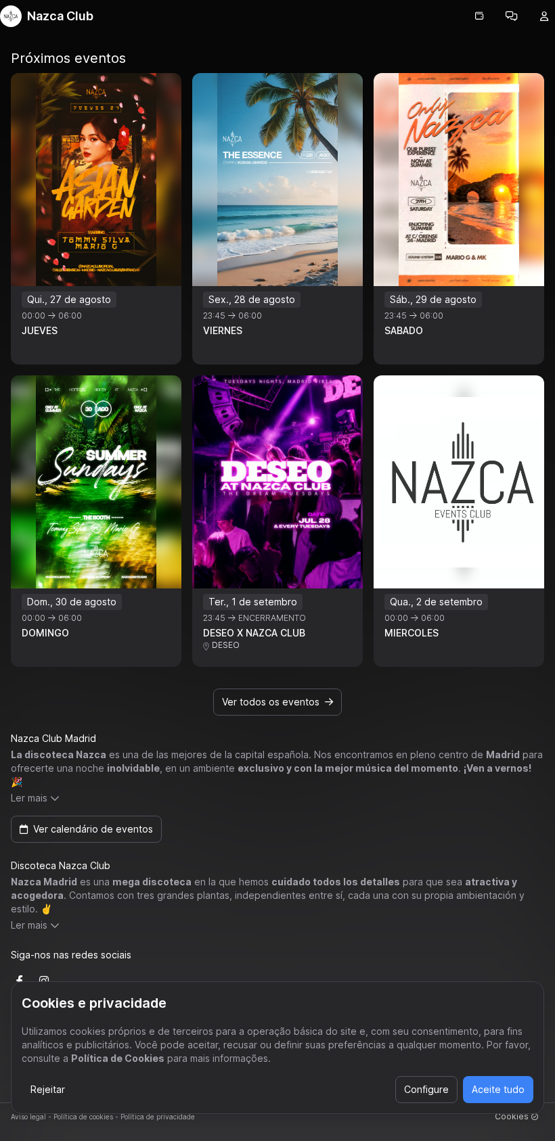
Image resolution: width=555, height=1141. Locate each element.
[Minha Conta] (544, 16)
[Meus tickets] (479, 16)
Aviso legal (28, 1117)
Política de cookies (83, 1117)
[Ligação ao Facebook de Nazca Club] (19, 980)
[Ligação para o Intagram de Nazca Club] (44, 980)
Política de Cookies (117, 1058)
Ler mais (29, 798)
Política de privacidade (157, 1117)
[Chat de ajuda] (512, 16)
